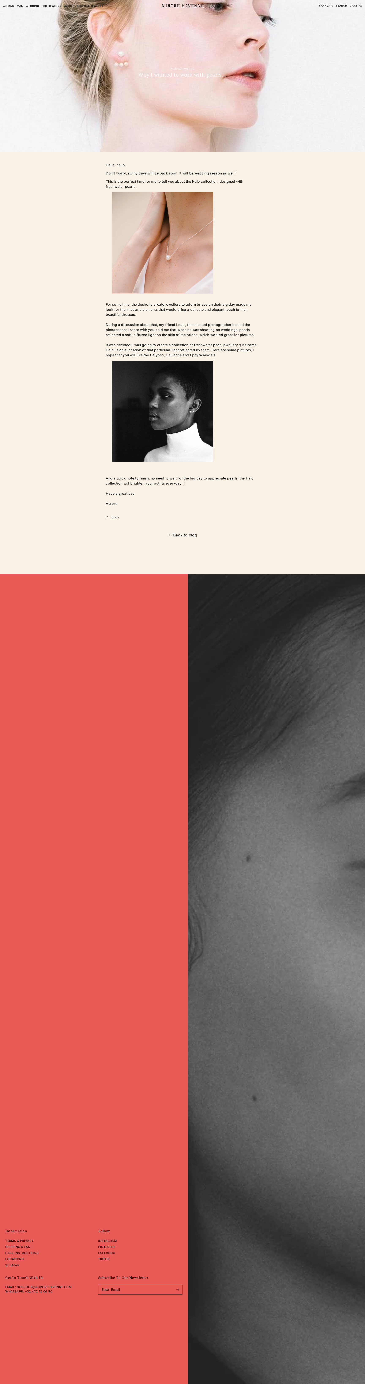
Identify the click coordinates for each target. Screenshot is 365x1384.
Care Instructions (21, 1253)
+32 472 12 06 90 (38, 1291)
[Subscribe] (177, 1290)
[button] (341, 6)
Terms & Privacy (19, 1240)
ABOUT (69, 6)
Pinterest (106, 1247)
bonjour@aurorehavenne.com (44, 1287)
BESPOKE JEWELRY (90, 6)
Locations (14, 1259)
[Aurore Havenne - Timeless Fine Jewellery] (182, 6)
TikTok (104, 1259)
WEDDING (32, 6)
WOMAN (8, 6)
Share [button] (115, 517)
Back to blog (185, 535)
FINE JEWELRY (51, 6)
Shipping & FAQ (17, 1247)
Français (326, 5)
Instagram (107, 1240)
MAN (20, 6)
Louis (180, 325)
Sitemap (12, 1265)
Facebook (106, 1253)
